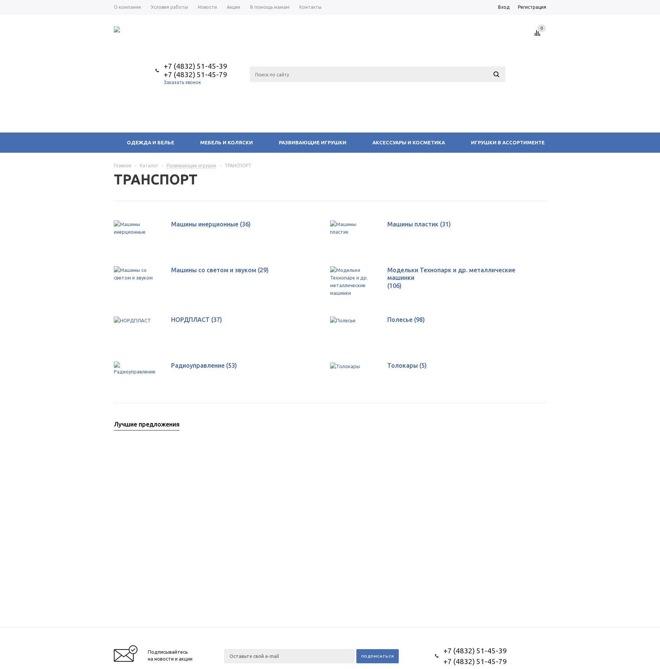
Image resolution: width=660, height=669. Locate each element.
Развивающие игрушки (312, 142)
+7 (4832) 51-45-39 (195, 66)
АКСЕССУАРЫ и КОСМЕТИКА (408, 142)
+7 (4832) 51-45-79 (195, 74)
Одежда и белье (150, 142)
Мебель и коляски (226, 142)
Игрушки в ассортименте (508, 142)
